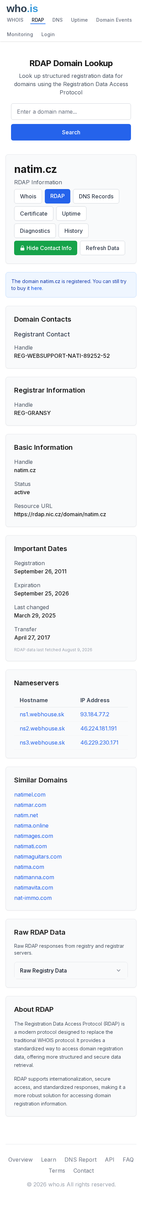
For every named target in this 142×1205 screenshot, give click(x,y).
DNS (57, 20)
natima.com (29, 866)
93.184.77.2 (94, 714)
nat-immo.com (33, 897)
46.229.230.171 (99, 742)
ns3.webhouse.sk (42, 742)
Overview (20, 1159)
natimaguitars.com (38, 856)
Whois (28, 196)
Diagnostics (35, 230)
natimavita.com (33, 887)
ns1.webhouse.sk (42, 714)
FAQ (128, 1159)
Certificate (34, 213)
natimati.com (30, 846)
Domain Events (114, 20)
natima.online (31, 825)
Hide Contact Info (49, 248)
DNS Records (96, 196)
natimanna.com (34, 877)
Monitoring (20, 34)
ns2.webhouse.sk (42, 728)
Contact (83, 1170)
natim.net (26, 815)
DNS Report (80, 1159)
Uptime (79, 20)
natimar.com (30, 804)
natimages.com (33, 835)
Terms (57, 1170)
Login (48, 34)
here (36, 288)
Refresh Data (102, 248)
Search (71, 132)
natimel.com (29, 794)
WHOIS (15, 20)
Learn (48, 1159)
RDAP (38, 20)
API (109, 1159)
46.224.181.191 (98, 728)
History (73, 230)
